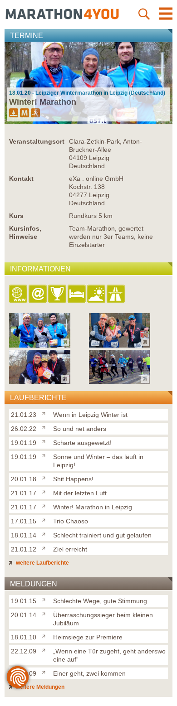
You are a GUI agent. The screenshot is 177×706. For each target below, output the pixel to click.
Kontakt (21, 178)
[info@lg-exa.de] (38, 294)
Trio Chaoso (70, 521)
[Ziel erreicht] (45, 547)
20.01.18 (23, 479)
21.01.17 (23, 493)
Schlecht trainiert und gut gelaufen (102, 535)
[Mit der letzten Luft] (45, 491)
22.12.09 (23, 651)
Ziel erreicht (70, 549)
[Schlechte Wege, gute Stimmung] (45, 599)
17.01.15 (23, 521)
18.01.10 (23, 637)
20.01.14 (23, 615)
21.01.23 (23, 414)
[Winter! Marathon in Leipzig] (45, 505)
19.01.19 (23, 442)
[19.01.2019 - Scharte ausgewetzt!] (39, 382)
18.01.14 (23, 535)
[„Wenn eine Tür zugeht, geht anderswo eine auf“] (45, 649)
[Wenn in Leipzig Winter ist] (45, 413)
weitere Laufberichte (42, 563)
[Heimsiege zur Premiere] (45, 635)
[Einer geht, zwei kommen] (45, 671)
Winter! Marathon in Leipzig (92, 507)
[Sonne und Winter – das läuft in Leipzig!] (45, 455)
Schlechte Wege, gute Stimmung (100, 600)
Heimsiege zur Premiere (88, 637)
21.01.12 (23, 549)
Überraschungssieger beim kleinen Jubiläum (103, 619)
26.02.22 (23, 428)
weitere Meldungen (39, 687)
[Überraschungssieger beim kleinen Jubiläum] (45, 613)
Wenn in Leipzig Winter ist (90, 414)
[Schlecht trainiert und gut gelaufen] (45, 533)
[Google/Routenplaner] (116, 294)
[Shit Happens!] (45, 477)
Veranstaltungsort (36, 141)
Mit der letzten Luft (80, 493)
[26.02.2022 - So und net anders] (119, 345)
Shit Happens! (73, 479)
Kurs (16, 215)
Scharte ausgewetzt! (82, 442)
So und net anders (79, 428)
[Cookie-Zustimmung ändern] (18, 677)
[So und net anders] (45, 427)
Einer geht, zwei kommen (89, 673)
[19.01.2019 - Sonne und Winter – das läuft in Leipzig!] (119, 382)
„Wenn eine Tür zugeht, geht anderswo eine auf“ (109, 655)
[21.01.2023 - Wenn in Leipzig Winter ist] (39, 345)
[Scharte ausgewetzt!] (45, 441)
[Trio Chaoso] (45, 519)
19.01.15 (23, 600)
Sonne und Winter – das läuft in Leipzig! (98, 461)
